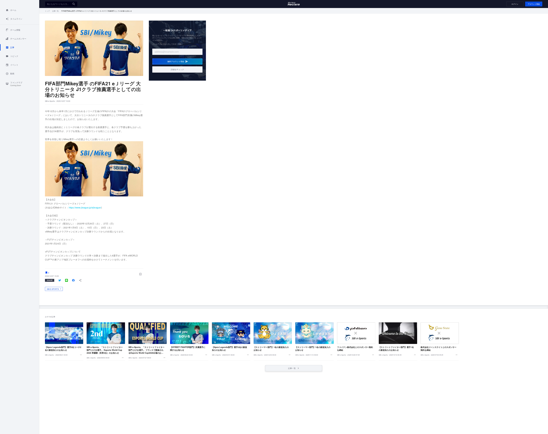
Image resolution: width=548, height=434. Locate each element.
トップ (47, 11)
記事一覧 (55, 11)
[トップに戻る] (293, 4)
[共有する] (80, 280)
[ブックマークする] (140, 274)
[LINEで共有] (66, 280)
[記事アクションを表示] (81, 355)
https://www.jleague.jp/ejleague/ (85, 207)
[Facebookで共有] (73, 280)
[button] (19, 10)
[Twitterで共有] (60, 280)
